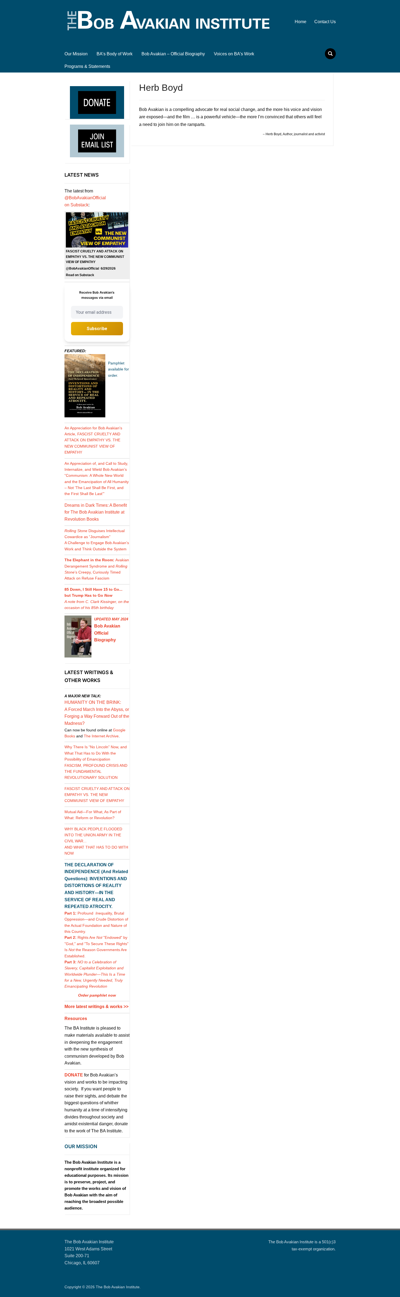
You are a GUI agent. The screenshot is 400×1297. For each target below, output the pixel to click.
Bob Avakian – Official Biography (173, 54)
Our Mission (76, 54)
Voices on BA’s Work (234, 54)
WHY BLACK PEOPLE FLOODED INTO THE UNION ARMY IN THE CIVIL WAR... (93, 835)
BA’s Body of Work (115, 54)
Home (300, 21)
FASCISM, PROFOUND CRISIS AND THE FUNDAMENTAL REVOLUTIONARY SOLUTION (95, 771)
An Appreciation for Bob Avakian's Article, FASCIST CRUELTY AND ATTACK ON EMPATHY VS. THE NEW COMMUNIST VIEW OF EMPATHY (93, 440)
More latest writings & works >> (96, 1006)
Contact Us (325, 21)
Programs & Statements (87, 66)
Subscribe (97, 328)
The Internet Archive (101, 736)
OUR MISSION (80, 1146)
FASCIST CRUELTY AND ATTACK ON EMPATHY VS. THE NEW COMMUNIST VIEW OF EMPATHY (97, 794)
